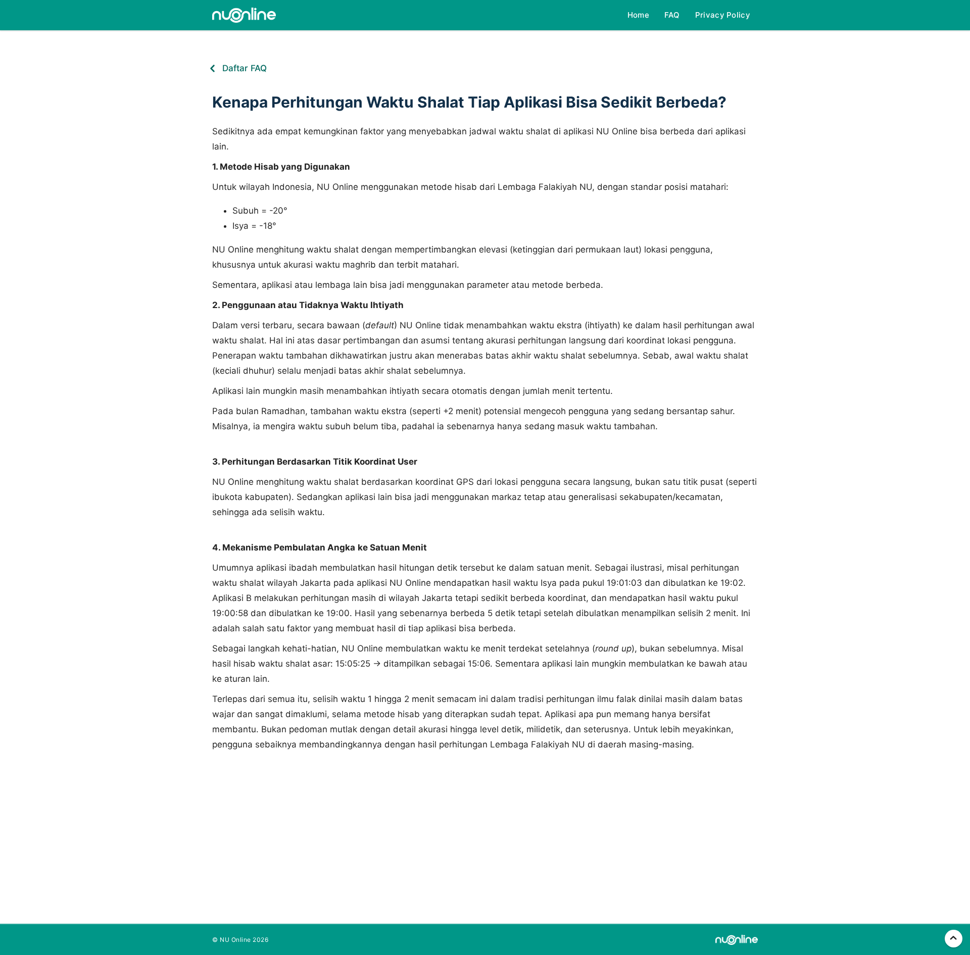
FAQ (672, 15)
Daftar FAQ (244, 68)
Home (638, 15)
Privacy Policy (722, 15)
